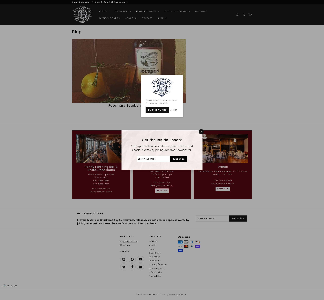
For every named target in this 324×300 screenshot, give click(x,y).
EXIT (175, 110)
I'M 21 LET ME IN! (157, 110)
